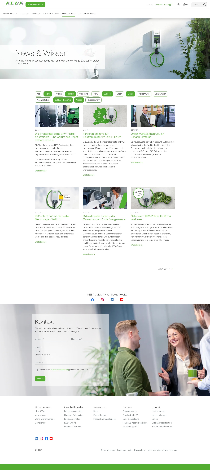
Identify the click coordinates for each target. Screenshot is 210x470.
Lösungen (25, 14)
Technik (70, 94)
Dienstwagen (160, 94)
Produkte (36, 14)
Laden (119, 94)
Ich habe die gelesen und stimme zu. (64, 370)
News (48, 94)
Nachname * (76, 339)
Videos (79, 100)
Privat (96, 94)
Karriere (149, 4)
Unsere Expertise (10, 14)
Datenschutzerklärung (59, 370)
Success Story (94, 100)
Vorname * (39, 339)
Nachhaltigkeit (43, 100)
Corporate (83, 94)
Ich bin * (37, 351)
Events (130, 94)
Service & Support (51, 14)
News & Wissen (68, 14)
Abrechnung (144, 94)
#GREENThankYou (63, 100)
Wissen (59, 94)
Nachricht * (40, 362)
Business (107, 94)
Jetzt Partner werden (87, 14)
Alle (38, 94)
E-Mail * (38, 347)
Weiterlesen (40, 171)
